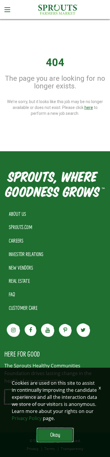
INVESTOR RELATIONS (26, 254)
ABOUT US (17, 214)
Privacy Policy (27, 418)
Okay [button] (55, 435)
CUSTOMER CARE (23, 308)
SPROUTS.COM (20, 227)
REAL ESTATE (19, 281)
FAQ (12, 294)
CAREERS (16, 240)
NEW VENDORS (21, 267)
